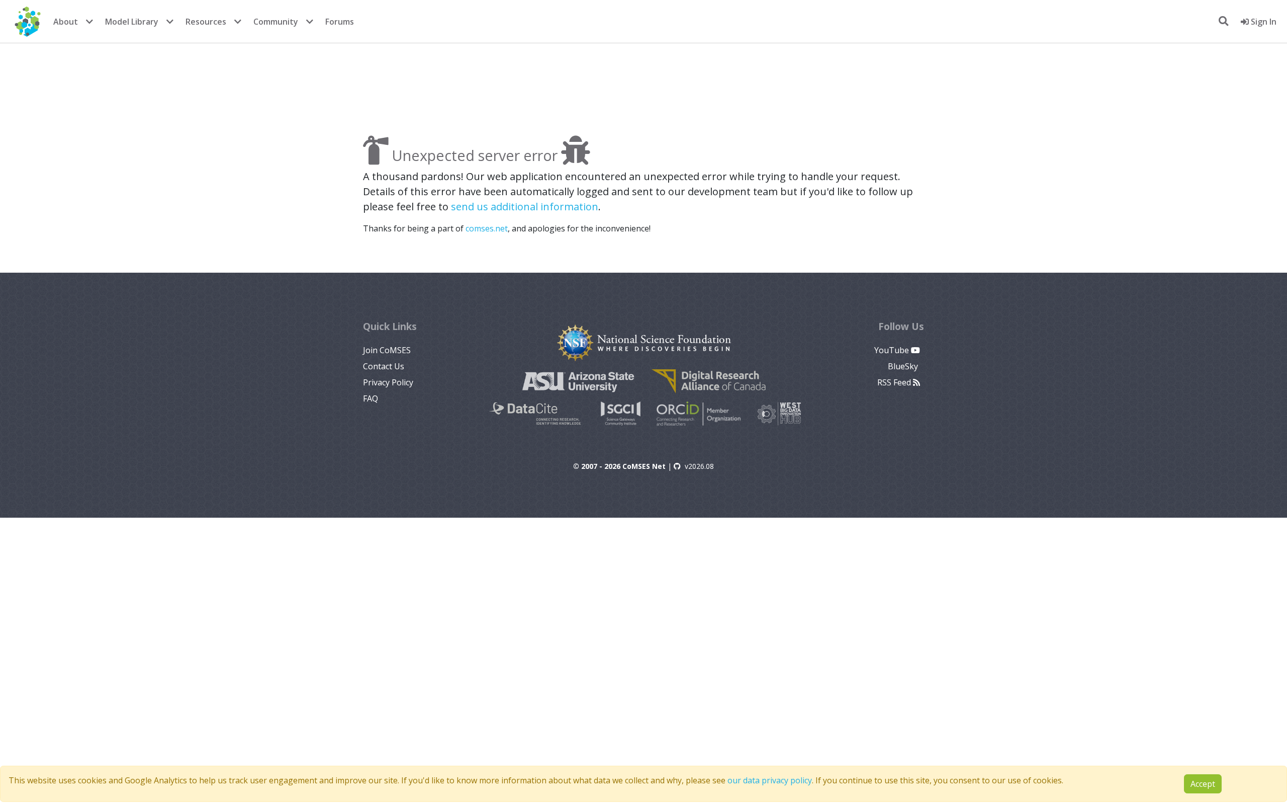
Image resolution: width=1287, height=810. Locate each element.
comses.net (487, 228)
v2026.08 (699, 466)
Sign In (1262, 21)
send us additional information (524, 206)
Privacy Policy (388, 382)
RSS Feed (895, 382)
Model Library (131, 21)
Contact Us (383, 366)
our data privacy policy (769, 780)
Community (275, 21)
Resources (206, 21)
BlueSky (904, 366)
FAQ (370, 398)
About (65, 21)
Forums (339, 21)
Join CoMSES (387, 350)
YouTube (892, 350)
